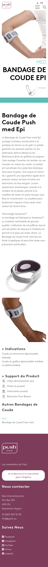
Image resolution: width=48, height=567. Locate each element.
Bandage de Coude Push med (18, 422)
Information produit (17, 391)
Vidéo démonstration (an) (20, 381)
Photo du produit (16, 386)
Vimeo (7, 549)
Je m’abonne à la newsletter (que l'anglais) (23, 475)
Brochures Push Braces (19, 396)
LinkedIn (9, 553)
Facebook (10, 536)
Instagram (10, 541)
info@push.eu (9, 518)
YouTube (8, 545)
